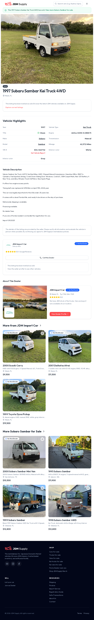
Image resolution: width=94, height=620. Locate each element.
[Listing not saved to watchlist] (42, 333)
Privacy (86, 613)
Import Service (54, 589)
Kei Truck (87, 127)
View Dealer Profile (58, 314)
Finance (52, 585)
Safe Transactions (56, 595)
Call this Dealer (48, 258)
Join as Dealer (10, 585)
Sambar (41, 144)
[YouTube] (7, 563)
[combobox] (68, 3)
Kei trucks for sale (56, 561)
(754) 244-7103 (68, 294)
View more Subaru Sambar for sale (59, 10)
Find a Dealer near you (57, 568)
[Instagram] (13, 563)
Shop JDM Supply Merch (58, 571)
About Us (52, 598)
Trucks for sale (55, 555)
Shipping (52, 582)
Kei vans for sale (55, 565)
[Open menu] (87, 3)
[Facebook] (19, 563)
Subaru (42, 138)
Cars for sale (54, 552)
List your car (9, 582)
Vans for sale (54, 558)
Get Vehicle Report (38, 153)
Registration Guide (56, 592)
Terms (79, 613)
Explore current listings (14, 107)
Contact (52, 602)
